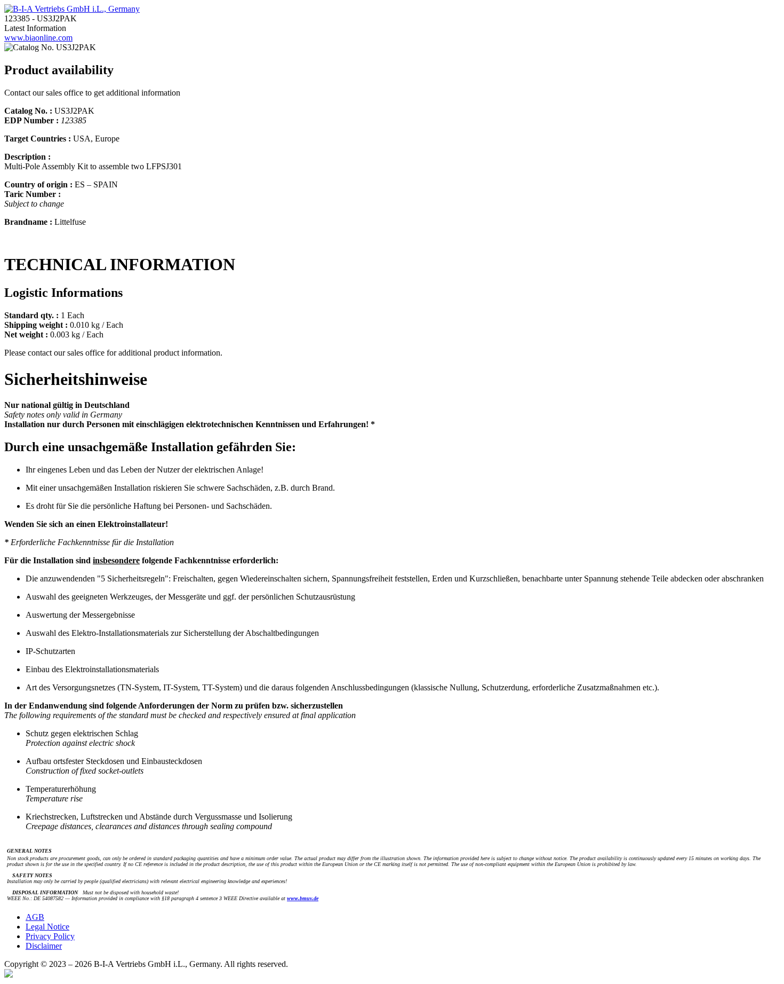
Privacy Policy (50, 936)
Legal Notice (47, 926)
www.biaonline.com (38, 37)
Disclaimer (44, 945)
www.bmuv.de (302, 898)
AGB (35, 917)
